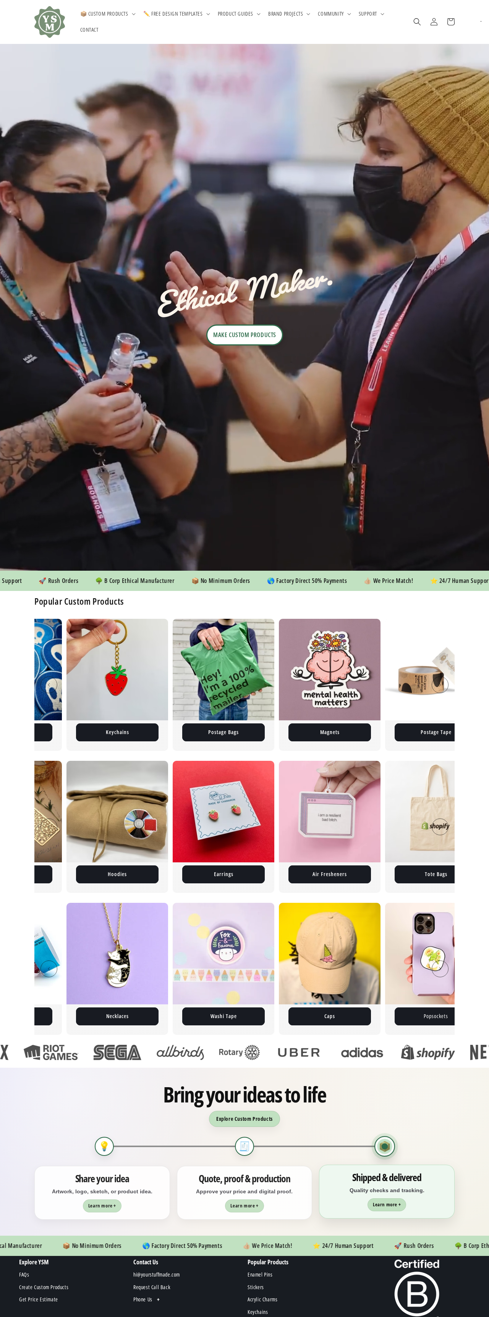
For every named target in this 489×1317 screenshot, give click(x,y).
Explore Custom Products (244, 1118)
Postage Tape (278, 732)
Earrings (117, 874)
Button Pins (384, 732)
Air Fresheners (223, 874)
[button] (107, 14)
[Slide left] (48, 684)
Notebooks (436, 874)
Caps (174, 1016)
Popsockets (281, 1016)
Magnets (172, 732)
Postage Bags (66, 732)
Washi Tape (68, 1016)
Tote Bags (330, 874)
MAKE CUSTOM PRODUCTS (244, 335)
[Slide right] (440, 684)
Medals (387, 1016)
